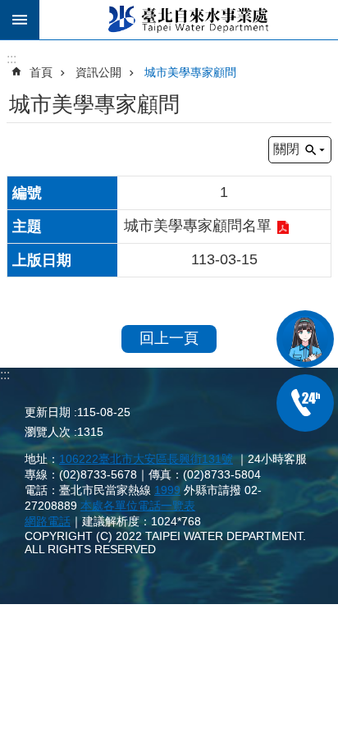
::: (5, 375)
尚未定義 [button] (19, 19)
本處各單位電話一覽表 (137, 505)
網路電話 (48, 521)
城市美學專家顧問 (190, 72)
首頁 (41, 72)
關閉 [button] (286, 149)
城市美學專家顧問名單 (198, 226)
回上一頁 (169, 338)
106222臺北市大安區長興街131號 (146, 458)
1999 (167, 490)
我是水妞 (305, 339)
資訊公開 (98, 72)
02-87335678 (305, 403)
